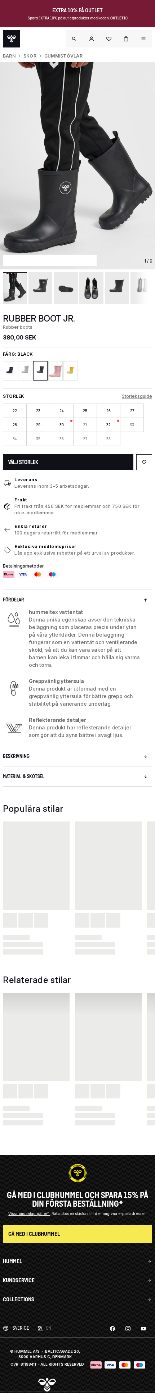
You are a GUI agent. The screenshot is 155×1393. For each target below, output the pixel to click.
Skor (29, 56)
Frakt (20, 499)
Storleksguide (137, 396)
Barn (9, 56)
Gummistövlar (63, 56)
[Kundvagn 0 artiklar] (126, 38)
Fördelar (13, 599)
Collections (18, 1299)
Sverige (21, 1328)
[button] (91, 38)
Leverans (25, 479)
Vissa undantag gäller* (29, 1213)
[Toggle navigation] (74, 38)
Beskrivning (16, 756)
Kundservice (19, 1280)
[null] (11, 38)
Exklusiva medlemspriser (45, 546)
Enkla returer (30, 526)
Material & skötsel (23, 776)
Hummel (12, 1261)
